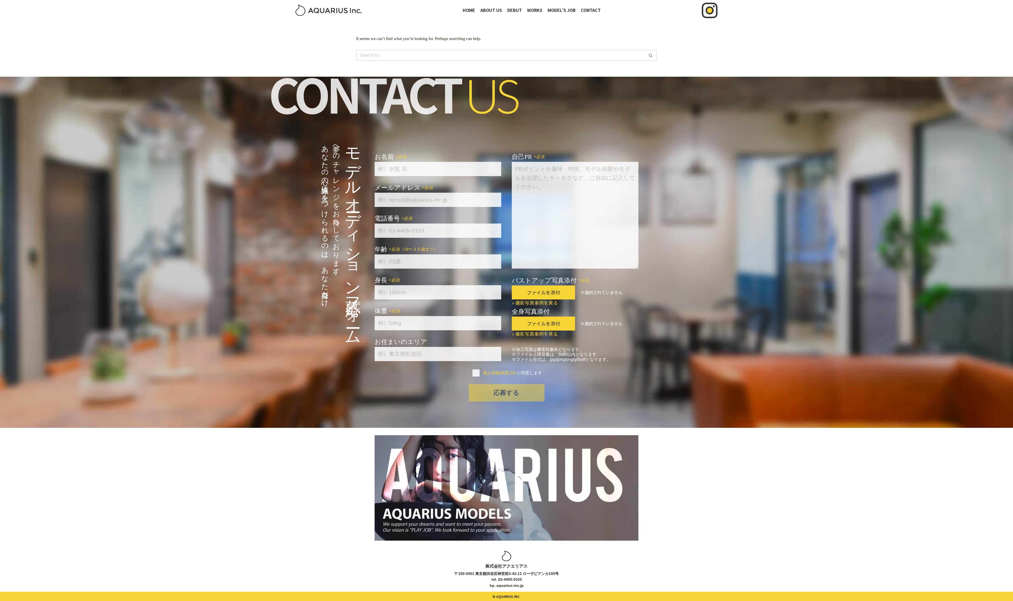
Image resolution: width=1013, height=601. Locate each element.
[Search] (651, 55)
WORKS (534, 10)
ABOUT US (491, 10)
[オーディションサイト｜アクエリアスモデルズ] (328, 10)
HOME (469, 10)
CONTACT (591, 10)
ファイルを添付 (543, 292)
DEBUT (514, 10)
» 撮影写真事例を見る (535, 302)
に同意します (512, 373)
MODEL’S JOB (562, 10)
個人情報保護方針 (500, 373)
